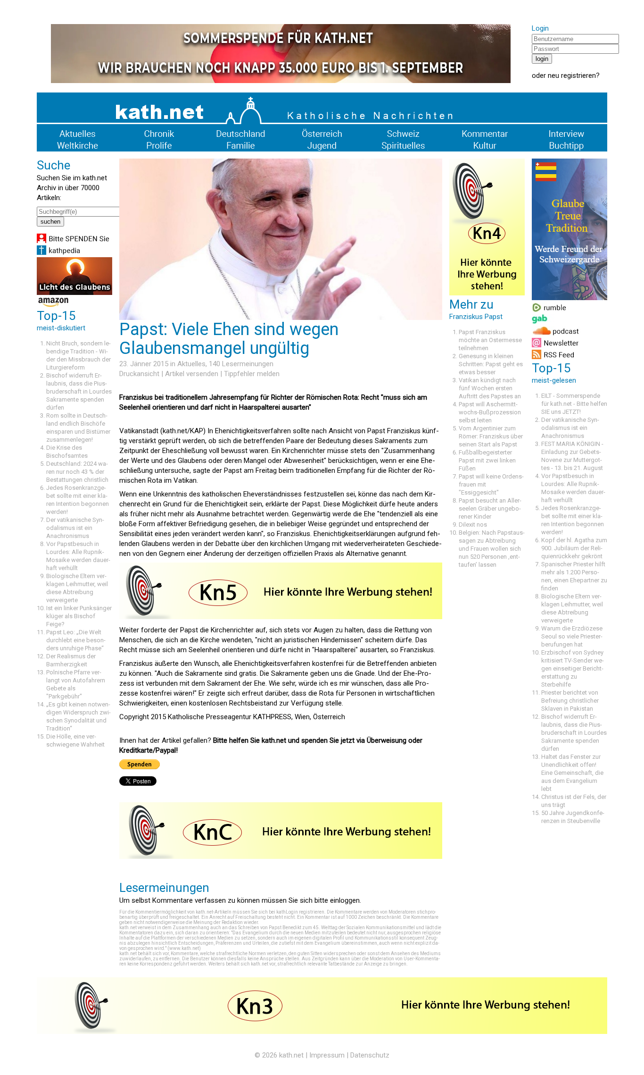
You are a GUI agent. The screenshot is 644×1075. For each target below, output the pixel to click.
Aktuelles (191, 364)
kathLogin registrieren (300, 912)
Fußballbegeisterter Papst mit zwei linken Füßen (487, 460)
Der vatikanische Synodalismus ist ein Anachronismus (75, 527)
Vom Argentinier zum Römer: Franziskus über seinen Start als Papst (491, 436)
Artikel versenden (191, 374)
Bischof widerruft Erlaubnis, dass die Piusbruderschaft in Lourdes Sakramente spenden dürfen (79, 391)
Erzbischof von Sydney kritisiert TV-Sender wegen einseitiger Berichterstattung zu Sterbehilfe (572, 668)
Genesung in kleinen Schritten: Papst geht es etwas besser (491, 364)
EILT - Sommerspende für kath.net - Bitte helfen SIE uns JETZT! (574, 403)
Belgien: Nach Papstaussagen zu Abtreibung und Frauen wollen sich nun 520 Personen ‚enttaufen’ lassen (492, 548)
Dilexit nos (473, 524)
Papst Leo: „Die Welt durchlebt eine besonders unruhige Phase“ (76, 640)
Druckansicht (139, 374)
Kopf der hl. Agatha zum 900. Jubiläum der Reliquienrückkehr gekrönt (574, 548)
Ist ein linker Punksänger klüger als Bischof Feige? (79, 616)
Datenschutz (369, 1055)
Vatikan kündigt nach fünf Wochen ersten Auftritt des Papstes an (490, 388)
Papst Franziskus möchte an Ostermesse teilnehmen (490, 340)
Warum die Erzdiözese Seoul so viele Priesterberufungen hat (572, 636)
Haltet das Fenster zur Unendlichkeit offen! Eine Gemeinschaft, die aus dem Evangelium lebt (572, 772)
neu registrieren (572, 75)
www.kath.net (184, 948)
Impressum (327, 1055)
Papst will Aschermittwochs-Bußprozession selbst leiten (490, 412)
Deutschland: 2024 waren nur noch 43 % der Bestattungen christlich (77, 471)
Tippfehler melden (252, 374)
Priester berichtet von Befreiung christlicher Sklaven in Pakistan (570, 700)
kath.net (291, 1055)
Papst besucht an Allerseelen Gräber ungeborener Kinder (490, 508)
